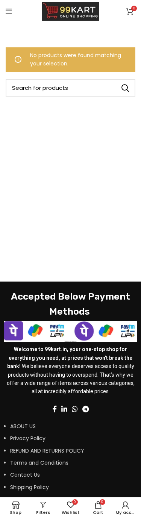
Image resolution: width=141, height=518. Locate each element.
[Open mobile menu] (9, 11)
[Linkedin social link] (64, 409)
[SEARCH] (125, 88)
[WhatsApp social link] (75, 409)
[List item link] (61, 460)
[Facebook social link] (54, 409)
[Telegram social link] (85, 409)
